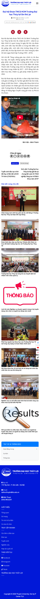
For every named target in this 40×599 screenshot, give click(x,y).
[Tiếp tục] (26, 32)
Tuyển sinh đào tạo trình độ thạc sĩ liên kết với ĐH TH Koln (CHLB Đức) (10, 174)
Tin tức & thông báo (12, 444)
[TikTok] (38, 357)
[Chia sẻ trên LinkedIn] (28, 156)
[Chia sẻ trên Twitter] (18, 156)
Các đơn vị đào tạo (7, 533)
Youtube (6, 565)
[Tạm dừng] (19, 32)
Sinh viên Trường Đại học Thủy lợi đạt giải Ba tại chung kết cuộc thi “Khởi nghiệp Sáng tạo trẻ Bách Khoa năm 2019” (30, 174)
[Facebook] (38, 343)
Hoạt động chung (8, 449)
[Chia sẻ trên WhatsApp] (11, 156)
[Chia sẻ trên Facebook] (14, 156)
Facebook (6, 558)
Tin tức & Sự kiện (7, 520)
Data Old (21, 19)
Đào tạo (4, 537)
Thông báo (6, 458)
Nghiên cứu (5, 545)
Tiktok (5, 569)
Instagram (6, 562)
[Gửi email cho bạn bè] (21, 156)
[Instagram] (38, 352)
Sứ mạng (4, 516)
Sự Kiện (5, 453)
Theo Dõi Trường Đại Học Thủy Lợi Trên (16, 22)
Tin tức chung (24, 163)
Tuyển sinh (5, 541)
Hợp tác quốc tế (7, 549)
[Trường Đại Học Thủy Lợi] (17, 3)
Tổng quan (5, 513)
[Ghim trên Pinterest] (25, 156)
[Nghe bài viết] (13, 32)
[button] (37, 3)
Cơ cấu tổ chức (6, 524)
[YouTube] (38, 348)
